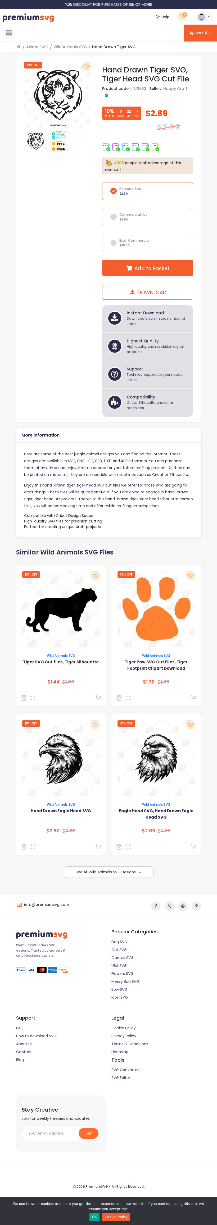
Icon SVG (119, 997)
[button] (204, 17)
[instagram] (183, 906)
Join (88, 1133)
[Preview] (34, 698)
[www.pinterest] (196, 906)
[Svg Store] (24, 698)
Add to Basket (152, 268)
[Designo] (120, 698)
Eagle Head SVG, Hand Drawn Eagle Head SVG (156, 814)
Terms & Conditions (129, 1044)
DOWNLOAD (151, 292)
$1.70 (149, 682)
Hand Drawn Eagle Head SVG (61, 811)
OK (94, 1217)
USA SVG (119, 965)
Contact (24, 1051)
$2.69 (148, 831)
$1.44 (53, 682)
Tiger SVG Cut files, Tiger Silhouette (61, 662)
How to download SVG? (37, 1036)
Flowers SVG (122, 973)
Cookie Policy (123, 1028)
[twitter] (169, 906)
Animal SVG (37, 46)
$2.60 (53, 831)
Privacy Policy (123, 1036)
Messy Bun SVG (125, 981)
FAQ (20, 1028)
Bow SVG (119, 989)
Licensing (119, 1051)
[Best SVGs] (24, 847)
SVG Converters (126, 1069)
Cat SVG (119, 949)
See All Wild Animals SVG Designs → (109, 872)
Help (165, 17)
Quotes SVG (122, 957)
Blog (20, 1059)
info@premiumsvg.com (46, 904)
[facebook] (156, 906)
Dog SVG (119, 941)
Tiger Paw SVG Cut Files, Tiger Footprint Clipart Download (156, 665)
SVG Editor (120, 1077)
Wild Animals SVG (70, 46)
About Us (24, 1044)
